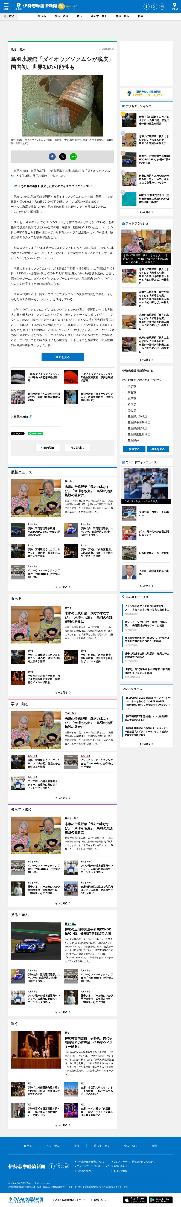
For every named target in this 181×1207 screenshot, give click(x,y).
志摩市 (132, 398)
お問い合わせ (120, 1166)
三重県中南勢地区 (139, 422)
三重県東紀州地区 (139, 434)
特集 (140, 16)
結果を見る (158, 449)
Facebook (147, 7)
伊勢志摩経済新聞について (90, 1161)
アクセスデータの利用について (93, 1166)
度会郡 (132, 410)
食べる (42, 16)
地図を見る (63, 357)
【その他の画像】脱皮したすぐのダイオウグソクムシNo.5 (55, 186)
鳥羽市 (132, 392)
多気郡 (132, 404)
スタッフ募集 (120, 1171)
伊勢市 (132, 386)
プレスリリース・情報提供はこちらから (134, 1161)
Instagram (162, 7)
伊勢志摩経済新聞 (36, 6)
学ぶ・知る (122, 16)
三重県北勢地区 (137, 416)
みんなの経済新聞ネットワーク (25, 1200)
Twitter (154, 7)
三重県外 (133, 440)
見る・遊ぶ (61, 16)
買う (79, 16)
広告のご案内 (84, 1171)
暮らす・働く (99, 16)
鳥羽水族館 (21, 416)
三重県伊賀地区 (137, 428)
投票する (134, 449)
